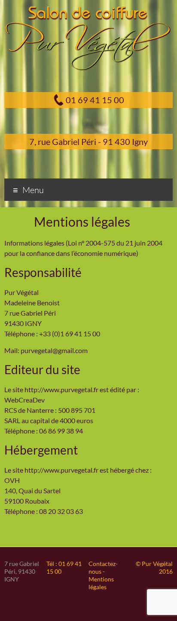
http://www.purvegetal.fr (61, 389)
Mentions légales (101, 582)
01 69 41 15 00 (95, 100)
